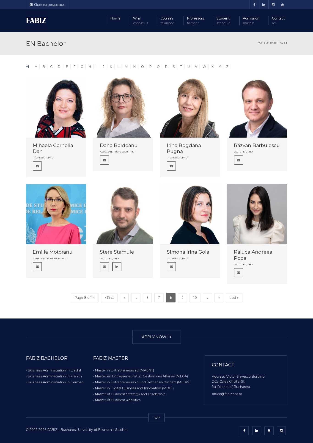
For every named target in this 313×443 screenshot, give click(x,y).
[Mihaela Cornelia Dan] (56, 107)
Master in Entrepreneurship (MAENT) (124, 370)
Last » (234, 298)
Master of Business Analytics (117, 400)
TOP (156, 417)
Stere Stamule (117, 252)
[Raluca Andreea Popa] (257, 214)
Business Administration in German (56, 382)
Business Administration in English (55, 370)
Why (140, 20)
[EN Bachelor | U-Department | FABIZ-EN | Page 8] (36, 21)
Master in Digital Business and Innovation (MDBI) (134, 388)
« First (109, 298)
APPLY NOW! (155, 337)
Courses (167, 20)
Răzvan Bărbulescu (257, 145)
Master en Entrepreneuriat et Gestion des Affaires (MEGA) (141, 376)
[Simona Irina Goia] (190, 214)
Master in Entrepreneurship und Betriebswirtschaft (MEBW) (142, 382)
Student (223, 20)
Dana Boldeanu (118, 145)
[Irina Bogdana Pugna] (190, 107)
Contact (278, 20)
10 (195, 298)
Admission (251, 20)
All (28, 67)
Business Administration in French (55, 376)
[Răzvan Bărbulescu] (257, 107)
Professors (195, 20)
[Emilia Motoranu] (56, 214)
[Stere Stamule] (123, 214)
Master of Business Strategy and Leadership (130, 394)
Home (115, 18)
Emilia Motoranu (52, 252)
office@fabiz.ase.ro (227, 394)
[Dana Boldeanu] (123, 107)
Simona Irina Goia (188, 252)
